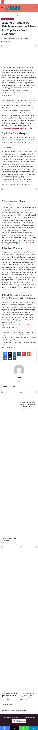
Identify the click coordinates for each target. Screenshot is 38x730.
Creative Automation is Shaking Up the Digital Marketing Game (9, 695)
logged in (12, 710)
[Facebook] (5, 354)
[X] (10, 354)
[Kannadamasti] (12, 8)
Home (5, 15)
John (5, 38)
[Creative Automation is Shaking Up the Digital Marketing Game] (9, 618)
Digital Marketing (13, 15)
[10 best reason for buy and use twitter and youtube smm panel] (28, 618)
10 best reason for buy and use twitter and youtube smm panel (27, 695)
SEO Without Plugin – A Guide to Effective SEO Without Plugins (27, 404)
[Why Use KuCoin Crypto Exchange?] (9, 464)
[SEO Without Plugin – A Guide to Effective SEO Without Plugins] (28, 396)
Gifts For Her (29, 243)
